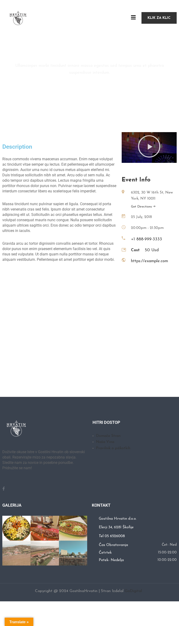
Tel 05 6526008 (112, 536)
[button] (149, 147)
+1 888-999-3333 (146, 239)
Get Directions (142, 206)
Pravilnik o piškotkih (113, 448)
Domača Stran (108, 436)
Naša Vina (105, 442)
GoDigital (133, 591)
